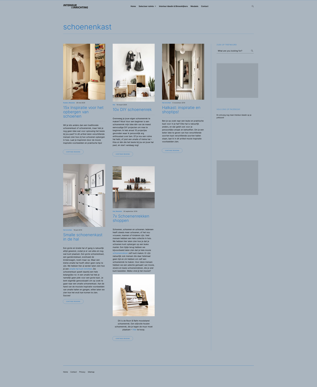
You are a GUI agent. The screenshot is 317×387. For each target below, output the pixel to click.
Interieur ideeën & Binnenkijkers (173, 6)
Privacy (82, 372)
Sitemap (91, 372)
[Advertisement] (237, 80)
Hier (134, 329)
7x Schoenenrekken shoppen (131, 218)
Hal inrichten (166, 103)
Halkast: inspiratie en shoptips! (181, 109)
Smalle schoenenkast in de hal (82, 236)
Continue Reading (73, 152)
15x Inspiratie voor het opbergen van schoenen (83, 112)
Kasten (65, 103)
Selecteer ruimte (146, 6)
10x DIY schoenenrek (132, 109)
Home (133, 6)
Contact (204, 6)
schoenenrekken (120, 253)
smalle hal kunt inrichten (80, 269)
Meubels (194, 6)
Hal (114, 105)
